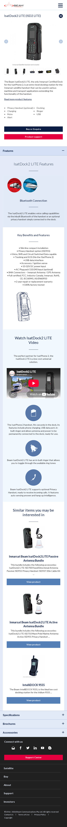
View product (33, 582)
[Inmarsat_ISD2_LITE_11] (7, 71)
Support (8, 793)
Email (13, 747)
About (7, 784)
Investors (9, 801)
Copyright (8, 818)
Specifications (11, 715)
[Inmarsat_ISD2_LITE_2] (16, 71)
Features (8, 151)
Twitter (27, 747)
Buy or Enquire (33, 129)
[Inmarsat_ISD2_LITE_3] (24, 71)
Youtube (42, 747)
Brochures (9, 724)
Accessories (10, 732)
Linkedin (35, 747)
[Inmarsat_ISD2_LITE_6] (49, 71)
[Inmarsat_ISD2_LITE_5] (40, 71)
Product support (33, 136)
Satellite (8, 768)
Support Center (33, 757)
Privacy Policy (40, 814)
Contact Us (8, 814)
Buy (6, 776)
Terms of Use (23, 814)
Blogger (49, 747)
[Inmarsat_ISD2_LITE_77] (57, 71)
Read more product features (18, 99)
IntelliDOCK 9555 (33, 685)
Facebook (20, 747)
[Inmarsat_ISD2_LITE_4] (32, 71)
